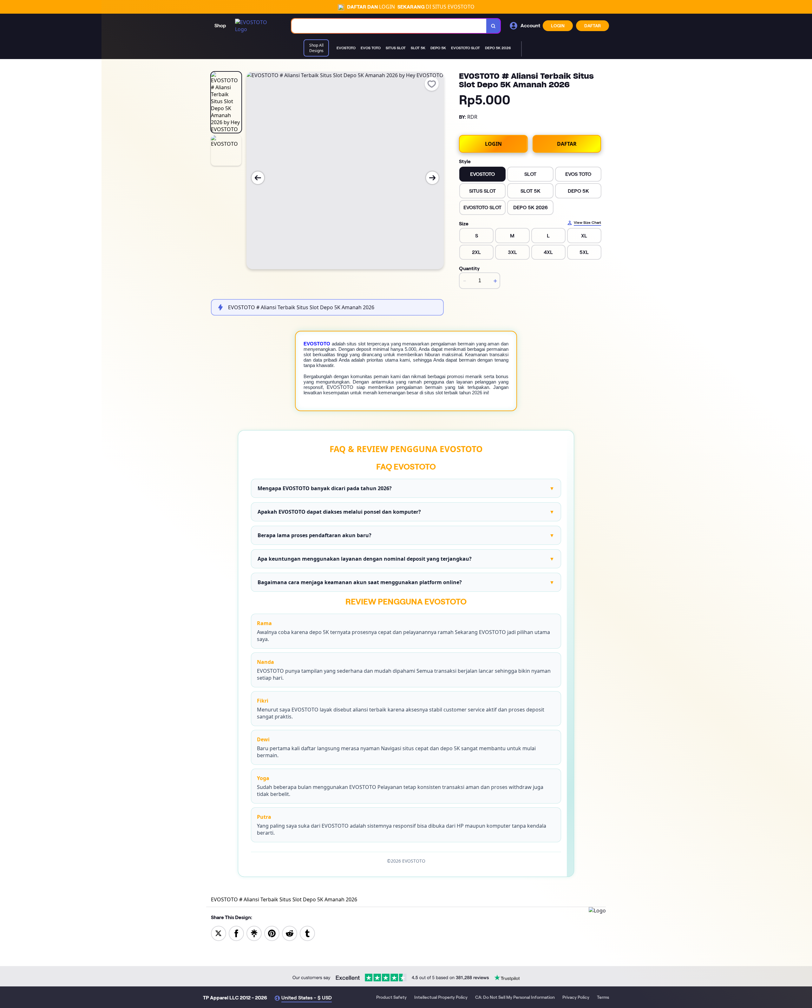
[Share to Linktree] (254, 932)
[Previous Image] (257, 178)
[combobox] (389, 26)
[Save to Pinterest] (271, 932)
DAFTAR (592, 25)
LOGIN (558, 25)
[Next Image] (432, 178)
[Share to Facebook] (236, 932)
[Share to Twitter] (218, 932)
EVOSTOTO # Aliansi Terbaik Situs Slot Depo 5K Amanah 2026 (284, 899)
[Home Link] (257, 26)
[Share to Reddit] (289, 932)
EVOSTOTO (317, 343)
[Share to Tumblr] (307, 932)
